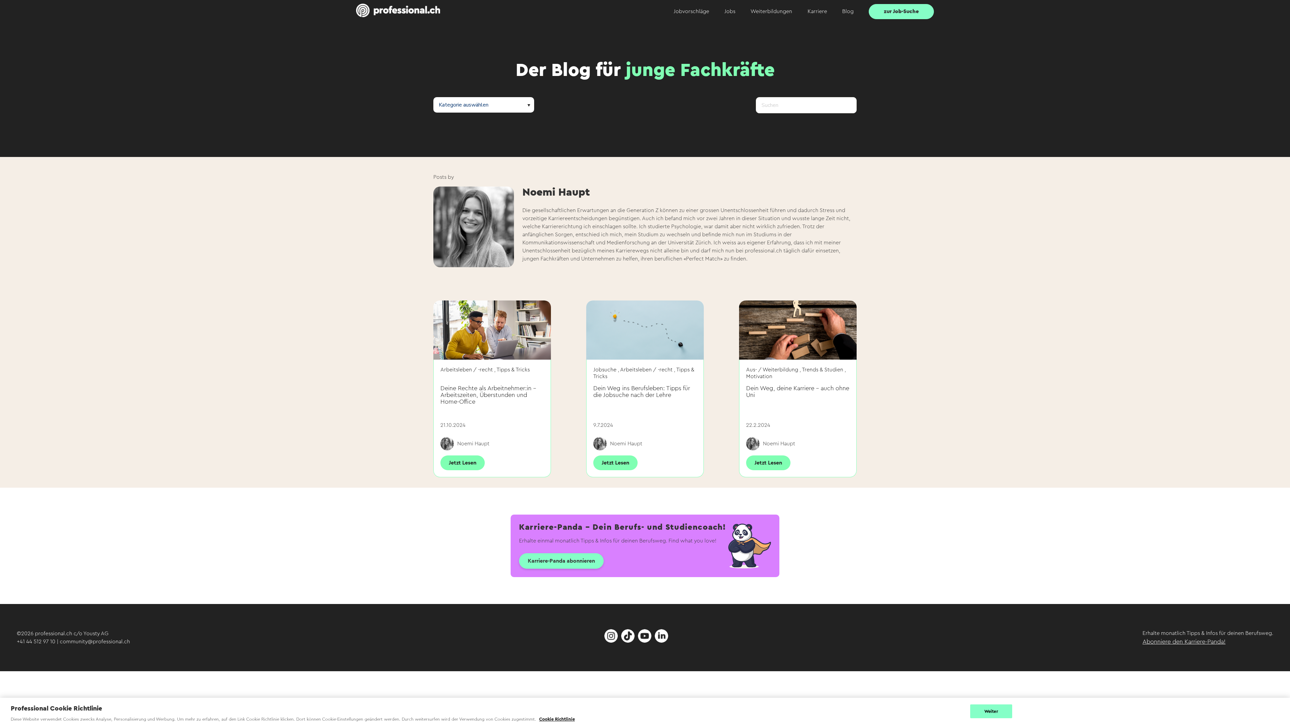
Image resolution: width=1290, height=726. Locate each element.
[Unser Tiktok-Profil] (627, 641)
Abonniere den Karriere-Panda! (1184, 642)
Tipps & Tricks (513, 369)
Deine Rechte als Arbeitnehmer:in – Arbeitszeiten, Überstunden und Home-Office (488, 395)
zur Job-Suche (901, 11)
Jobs (729, 11)
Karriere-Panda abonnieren (561, 561)
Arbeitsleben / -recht (466, 369)
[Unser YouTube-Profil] (644, 641)
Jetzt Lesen (462, 463)
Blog (848, 11)
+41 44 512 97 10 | (38, 641)
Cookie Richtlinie (557, 719)
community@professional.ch (95, 641)
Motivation (759, 376)
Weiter (991, 711)
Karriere (817, 11)
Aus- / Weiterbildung (772, 369)
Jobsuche (604, 369)
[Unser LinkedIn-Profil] (661, 641)
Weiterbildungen (771, 11)
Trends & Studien (822, 369)
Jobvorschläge (691, 11)
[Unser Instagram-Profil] (611, 641)
